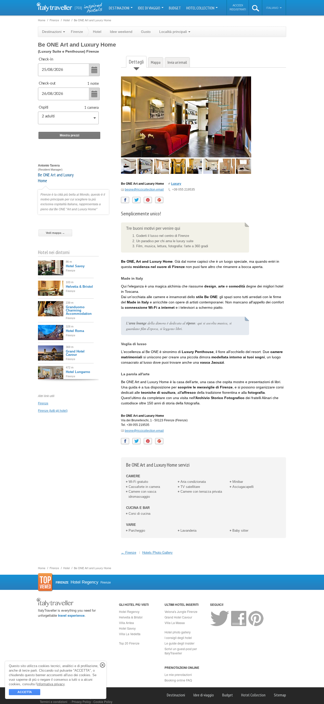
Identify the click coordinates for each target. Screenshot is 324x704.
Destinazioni (119, 7)
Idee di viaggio (149, 7)
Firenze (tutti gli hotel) (53, 410)
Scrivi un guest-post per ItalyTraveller (181, 651)
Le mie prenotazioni (178, 674)
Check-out (47, 83)
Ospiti (43, 107)
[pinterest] (148, 200)
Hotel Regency (129, 611)
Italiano (272, 7)
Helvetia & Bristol (79, 286)
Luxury (176, 183)
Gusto (146, 32)
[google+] (159, 200)
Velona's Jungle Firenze (181, 611)
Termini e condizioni (53, 701)
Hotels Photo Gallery (157, 552)
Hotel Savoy (75, 266)
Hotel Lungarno (78, 372)
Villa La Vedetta (129, 634)
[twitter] (136, 200)
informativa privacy (51, 684)
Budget (175, 7)
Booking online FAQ (178, 680)
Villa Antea (126, 622)
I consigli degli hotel (178, 637)
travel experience (71, 615)
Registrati (238, 9)
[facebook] (125, 200)
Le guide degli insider (179, 643)
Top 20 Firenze (129, 643)
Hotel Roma (75, 331)
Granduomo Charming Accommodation (79, 310)
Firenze (43, 403)
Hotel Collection (200, 7)
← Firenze (128, 552)
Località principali (173, 32)
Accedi (238, 5)
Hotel (97, 32)
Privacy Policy (82, 701)
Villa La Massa (175, 622)
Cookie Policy (102, 701)
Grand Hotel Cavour (75, 353)
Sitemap (280, 694)
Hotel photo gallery (178, 632)
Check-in (46, 59)
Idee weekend (121, 32)
